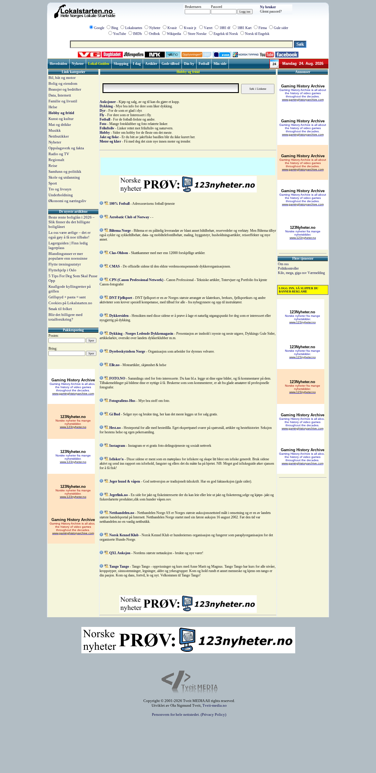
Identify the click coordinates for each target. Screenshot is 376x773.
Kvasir (172, 28)
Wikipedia (174, 34)
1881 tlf (224, 28)
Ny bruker (268, 7)
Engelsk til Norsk (226, 34)
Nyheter (154, 28)
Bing (114, 28)
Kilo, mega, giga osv (293, 273)
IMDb (137, 34)
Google (99, 28)
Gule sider (281, 28)
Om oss (283, 264)
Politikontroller (288, 268)
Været (208, 28)
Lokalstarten (133, 28)
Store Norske (197, 34)
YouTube (119, 34)
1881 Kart (244, 28)
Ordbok (154, 34)
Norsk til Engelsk (257, 34)
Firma (262, 28)
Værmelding (316, 273)
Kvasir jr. (190, 28)
